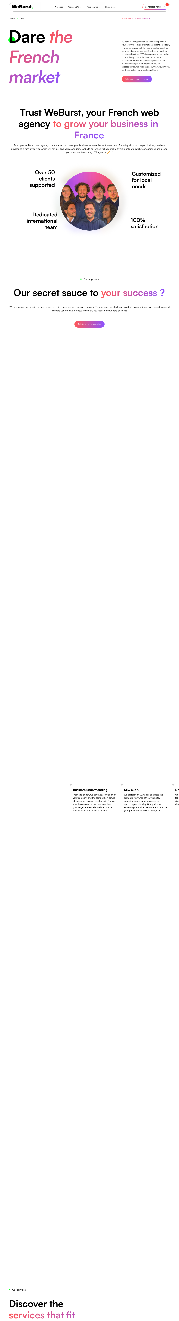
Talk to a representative (136, 79)
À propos (59, 7)
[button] (74, 7)
